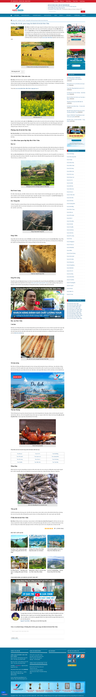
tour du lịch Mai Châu (47, 37)
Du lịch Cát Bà (70, 183)
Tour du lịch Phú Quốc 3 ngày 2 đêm (74, 318)
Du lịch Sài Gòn (70, 232)
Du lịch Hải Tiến (70, 197)
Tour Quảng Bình (55, 456)
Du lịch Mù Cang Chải (71, 156)
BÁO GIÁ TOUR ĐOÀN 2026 (63, 5)
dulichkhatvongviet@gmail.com (20, 677)
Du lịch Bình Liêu (70, 171)
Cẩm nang (68, 15)
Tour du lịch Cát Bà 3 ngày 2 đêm (74, 306)
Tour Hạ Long (20, 459)
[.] (11, 15)
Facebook (4, 694)
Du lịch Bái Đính (70, 267)
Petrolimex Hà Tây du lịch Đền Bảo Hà (75, 101)
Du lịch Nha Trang (70, 209)
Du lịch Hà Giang (70, 153)
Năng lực (62, 1)
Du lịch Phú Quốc (70, 215)
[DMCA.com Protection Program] (72, 665)
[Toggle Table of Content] (21, 72)
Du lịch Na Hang (70, 168)
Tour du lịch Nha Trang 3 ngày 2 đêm (74, 315)
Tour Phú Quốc (20, 456)
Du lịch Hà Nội (70, 224)
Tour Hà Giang (55, 459)
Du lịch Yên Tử (70, 270)
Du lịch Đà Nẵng (70, 206)
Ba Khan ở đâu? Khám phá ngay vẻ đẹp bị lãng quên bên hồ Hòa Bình (19, 550)
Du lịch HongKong (70, 265)
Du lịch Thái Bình (70, 279)
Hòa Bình (19, 20)
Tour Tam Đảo (55, 462)
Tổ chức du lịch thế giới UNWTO (36, 670)
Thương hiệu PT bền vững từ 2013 (54, 9)
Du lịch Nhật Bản (70, 247)
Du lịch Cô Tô (70, 180)
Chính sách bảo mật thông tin (36, 657)
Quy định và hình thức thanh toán (37, 656)
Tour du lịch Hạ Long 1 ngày (73, 303)
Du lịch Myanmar (70, 262)
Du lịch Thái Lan (70, 244)
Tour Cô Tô (37, 453)
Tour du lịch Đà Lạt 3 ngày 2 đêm (74, 316)
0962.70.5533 (14, 673)
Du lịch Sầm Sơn (70, 188)
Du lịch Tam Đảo (70, 221)
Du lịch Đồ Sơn (70, 186)
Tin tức (61, 15)
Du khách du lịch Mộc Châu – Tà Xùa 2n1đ (76, 106)
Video (55, 15)
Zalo (3, 692)
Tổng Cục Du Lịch (33, 668)
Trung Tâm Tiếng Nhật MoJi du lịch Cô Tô (75, 88)
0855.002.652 (14, 674)
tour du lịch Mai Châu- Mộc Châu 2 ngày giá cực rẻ (27, 88)
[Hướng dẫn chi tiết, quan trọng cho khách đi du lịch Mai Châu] (17, 31)
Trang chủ (14, 20)
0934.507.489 (20, 673)
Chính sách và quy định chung (36, 654)
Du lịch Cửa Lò (70, 191)
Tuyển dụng (82, 1)
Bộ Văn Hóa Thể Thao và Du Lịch (37, 666)
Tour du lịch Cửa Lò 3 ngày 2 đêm (74, 312)
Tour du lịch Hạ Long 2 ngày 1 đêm (74, 305)
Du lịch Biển (69, 250)
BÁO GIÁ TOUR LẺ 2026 (53, 5)
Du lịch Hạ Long (70, 174)
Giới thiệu (16, 15)
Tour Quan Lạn (37, 456)
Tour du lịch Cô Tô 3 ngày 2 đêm (73, 307)
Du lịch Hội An (70, 288)
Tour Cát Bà (19, 462)
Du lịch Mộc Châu (70, 165)
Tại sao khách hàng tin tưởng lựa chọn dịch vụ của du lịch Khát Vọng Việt (62, 6)
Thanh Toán (75, 1)
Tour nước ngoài (37, 15)
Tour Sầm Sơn (38, 462)
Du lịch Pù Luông (70, 235)
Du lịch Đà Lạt (70, 212)
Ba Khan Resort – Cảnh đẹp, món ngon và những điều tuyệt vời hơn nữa (19, 572)
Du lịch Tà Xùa (70, 294)
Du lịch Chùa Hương (71, 253)
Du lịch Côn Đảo (70, 259)
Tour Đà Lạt (19, 453)
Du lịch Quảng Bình (71, 203)
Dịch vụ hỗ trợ (47, 15)
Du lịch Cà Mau (70, 273)
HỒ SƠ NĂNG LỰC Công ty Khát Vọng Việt (56, 7)
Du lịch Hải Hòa (70, 200)
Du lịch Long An (70, 285)
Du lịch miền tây (70, 229)
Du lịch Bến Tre (70, 291)
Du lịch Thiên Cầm (71, 194)
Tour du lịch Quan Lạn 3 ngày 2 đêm (74, 309)
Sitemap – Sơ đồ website (35, 659)
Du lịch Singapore (70, 241)
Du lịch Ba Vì (69, 218)
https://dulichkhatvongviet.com (21, 678)
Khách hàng (68, 1)
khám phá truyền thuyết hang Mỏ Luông (39, 282)
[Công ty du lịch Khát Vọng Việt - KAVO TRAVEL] (17, 8)
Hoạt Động (56, 1)
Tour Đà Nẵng (55, 453)
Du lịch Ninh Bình (70, 276)
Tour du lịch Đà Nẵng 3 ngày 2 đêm (74, 313)
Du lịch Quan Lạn (70, 177)
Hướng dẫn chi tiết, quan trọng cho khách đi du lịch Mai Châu (37, 20)
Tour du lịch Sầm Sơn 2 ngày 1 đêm (74, 310)
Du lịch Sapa (69, 159)
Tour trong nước (25, 15)
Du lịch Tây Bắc (70, 226)
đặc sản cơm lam (18, 332)
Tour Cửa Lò (37, 459)
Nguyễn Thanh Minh (25, 620)
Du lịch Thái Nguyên (71, 282)
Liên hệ (83, 15)
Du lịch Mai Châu (70, 162)
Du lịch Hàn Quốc (70, 256)
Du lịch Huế (69, 238)
